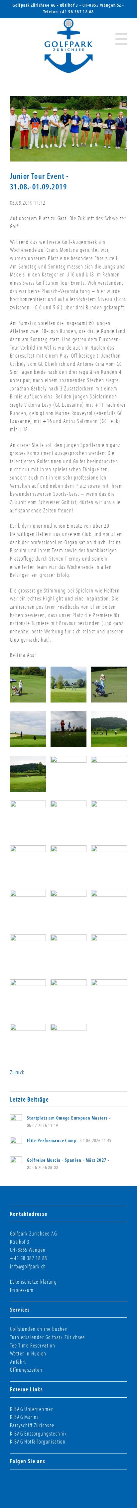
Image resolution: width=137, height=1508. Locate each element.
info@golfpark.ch (28, 1266)
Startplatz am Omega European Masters (67, 1118)
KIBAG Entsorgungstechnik (38, 1433)
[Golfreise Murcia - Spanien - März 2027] (16, 1162)
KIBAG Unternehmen (32, 1409)
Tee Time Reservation (32, 1345)
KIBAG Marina (24, 1417)
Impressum (22, 1290)
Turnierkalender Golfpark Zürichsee (47, 1337)
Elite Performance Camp (51, 1140)
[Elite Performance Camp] (16, 1143)
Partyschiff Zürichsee (32, 1425)
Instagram (28, 1484)
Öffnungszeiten (26, 1369)
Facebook (16, 1484)
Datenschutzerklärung (33, 1281)
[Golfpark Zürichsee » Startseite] (68, 45)
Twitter (40, 1484)
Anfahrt (18, 1361)
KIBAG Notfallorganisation (38, 1441)
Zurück (17, 1072)
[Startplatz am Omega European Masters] (16, 1120)
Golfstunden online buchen (39, 1329)
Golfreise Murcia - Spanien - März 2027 (67, 1160)
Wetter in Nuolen (28, 1353)
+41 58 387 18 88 (76, 12)
